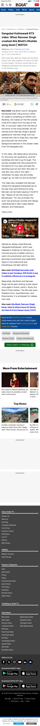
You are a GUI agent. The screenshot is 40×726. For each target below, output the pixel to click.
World (24, 10)
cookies (7, 723)
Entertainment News (9, 581)
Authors (4, 540)
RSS (27, 701)
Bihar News (5, 617)
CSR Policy (14, 701)
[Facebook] (4, 662)
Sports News (6, 584)
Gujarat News (6, 644)
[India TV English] (21, 5)
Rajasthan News (25, 620)
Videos (11, 10)
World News (6, 572)
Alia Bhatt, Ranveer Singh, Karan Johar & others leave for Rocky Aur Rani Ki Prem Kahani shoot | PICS (19, 307)
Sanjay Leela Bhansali (25, 338)
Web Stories (6, 543)
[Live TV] (37, 4)
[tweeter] (9, 662)
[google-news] (30, 662)
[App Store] (29, 673)
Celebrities (21, 29)
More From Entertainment (20, 368)
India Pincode (6, 557)
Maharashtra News (26, 617)
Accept (19, 723)
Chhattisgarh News (8, 641)
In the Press (6, 528)
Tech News (5, 587)
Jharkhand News (7, 626)
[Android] (31, 1)
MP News (5, 629)
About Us (5, 519)
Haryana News (7, 623)
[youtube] (20, 662)
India (18, 10)
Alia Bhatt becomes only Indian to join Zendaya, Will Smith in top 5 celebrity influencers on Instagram (20, 273)
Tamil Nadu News (8, 635)
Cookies (5, 719)
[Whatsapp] (32, 104)
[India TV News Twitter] (36, 1)
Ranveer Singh (8, 338)
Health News (6, 596)
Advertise (5, 522)
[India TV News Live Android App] (10, 673)
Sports (31, 10)
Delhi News (5, 620)
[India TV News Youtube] (38, 1)
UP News (5, 638)
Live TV (4, 537)
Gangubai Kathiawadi (21, 333)
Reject (31, 723)
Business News (7, 593)
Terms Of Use (18, 698)
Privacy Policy (30, 698)
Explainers (5, 590)
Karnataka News (7, 650)
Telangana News (26, 623)
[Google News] (7, 104)
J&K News (5, 647)
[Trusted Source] (19, 104)
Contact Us (5, 516)
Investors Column (8, 531)
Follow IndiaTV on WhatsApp (18, 345)
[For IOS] (29, 685)
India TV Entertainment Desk (20, 49)
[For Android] (10, 685)
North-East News (8, 632)
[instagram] (14, 662)
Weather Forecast (8, 554)
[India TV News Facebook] (34, 1)
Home (3, 10)
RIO (22, 701)
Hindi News (5, 534)
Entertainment (11, 29)
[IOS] (29, 1)
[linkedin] (25, 662)
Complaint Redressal (9, 525)
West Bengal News (26, 626)
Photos (4, 575)
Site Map (8, 698)
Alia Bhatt (6, 333)
